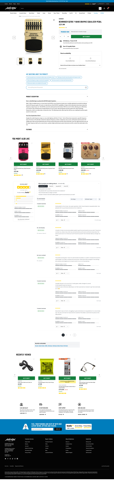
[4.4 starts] (17, 175)
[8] (44, 173)
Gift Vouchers (88, 452)
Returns (26, 444)
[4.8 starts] (85, 174)
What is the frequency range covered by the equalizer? (38, 80)
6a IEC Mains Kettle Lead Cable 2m (25, 382)
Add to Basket (86, 36)
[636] (27, 387)
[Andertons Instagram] (10, 458)
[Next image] (53, 37)
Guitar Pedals (41, 345)
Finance (47, 446)
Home (20, 16)
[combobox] (61, 8)
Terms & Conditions (90, 448)
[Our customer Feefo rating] (79, 427)
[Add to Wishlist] (32, 143)
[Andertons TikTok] (12, 458)
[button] (63, 27)
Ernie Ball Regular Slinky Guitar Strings (46, 382)
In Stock (15, 173)
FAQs (46, 444)
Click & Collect (89, 446)
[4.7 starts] (21, 388)
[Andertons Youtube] (5, 458)
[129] (90, 173)
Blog (46, 450)
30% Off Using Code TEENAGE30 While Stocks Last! (67, 382)
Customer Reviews (49, 452)
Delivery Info (88, 441)
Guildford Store (69, 444)
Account (26, 446)
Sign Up (58, 429)
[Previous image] (14, 37)
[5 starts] (40, 174)
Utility (46, 345)
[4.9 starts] (62, 393)
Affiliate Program (69, 452)
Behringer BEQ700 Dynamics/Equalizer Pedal (45, 168)
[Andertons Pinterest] (17, 458)
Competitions (68, 448)
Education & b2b (28, 450)
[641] (47, 387)
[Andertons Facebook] (8, 458)
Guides (6, 3)
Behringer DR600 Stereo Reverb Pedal (66, 168)
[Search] (100, 8)
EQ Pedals (65, 345)
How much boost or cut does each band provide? (62, 80)
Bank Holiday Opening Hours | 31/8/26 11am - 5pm (57, 1)
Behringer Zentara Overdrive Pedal (88, 168)
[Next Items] (103, 158)
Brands (10, 3)
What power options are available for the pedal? (37, 83)
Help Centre (27, 441)
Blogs (14, 3)
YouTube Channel (49, 441)
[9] (22, 175)
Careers (67, 446)
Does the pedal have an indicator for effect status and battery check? (41, 77)
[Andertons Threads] (15, 458)
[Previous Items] (10, 158)
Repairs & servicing (29, 448)
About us (67, 441)
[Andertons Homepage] (11, 8)
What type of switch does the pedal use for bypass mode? (69, 77)
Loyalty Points (89, 450)
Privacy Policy (28, 452)
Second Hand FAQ (89, 444)
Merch (18, 3)
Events (67, 450)
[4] (67, 173)
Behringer (50, 345)
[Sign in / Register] (104, 8)
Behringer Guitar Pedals (58, 345)
